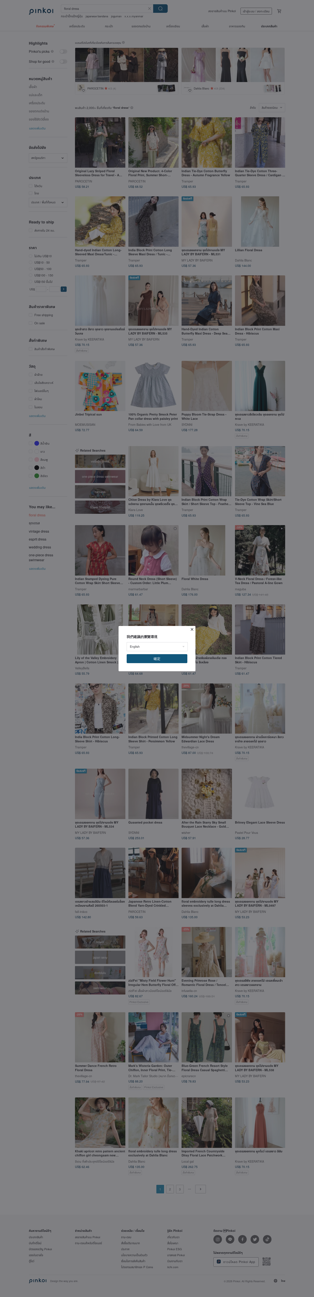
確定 (157, 658)
